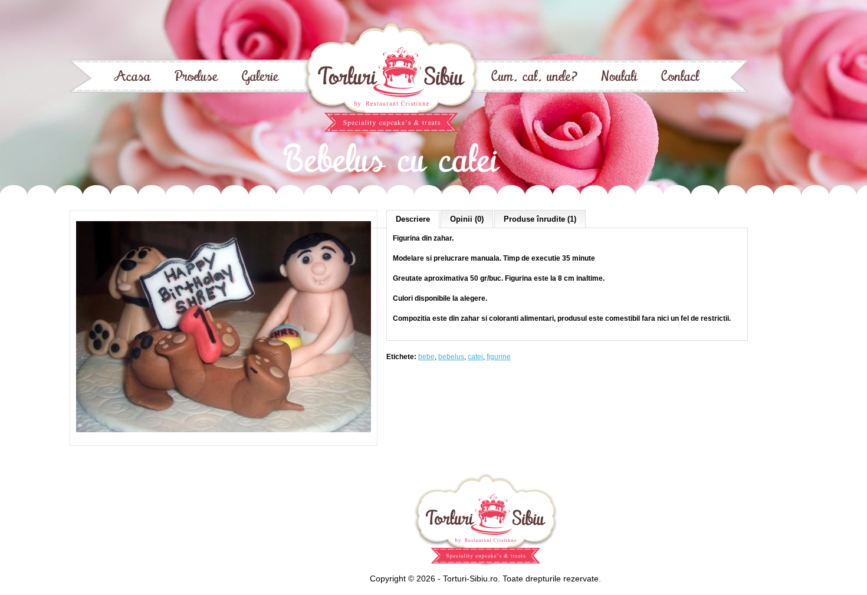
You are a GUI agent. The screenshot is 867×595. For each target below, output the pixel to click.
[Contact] (680, 77)
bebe (426, 357)
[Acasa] (132, 77)
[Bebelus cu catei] (223, 435)
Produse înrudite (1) (540, 219)
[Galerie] (260, 77)
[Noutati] (619, 77)
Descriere (413, 219)
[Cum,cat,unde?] (534, 77)
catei (475, 357)
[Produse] (196, 77)
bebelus (451, 357)
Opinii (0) (467, 219)
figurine (499, 357)
